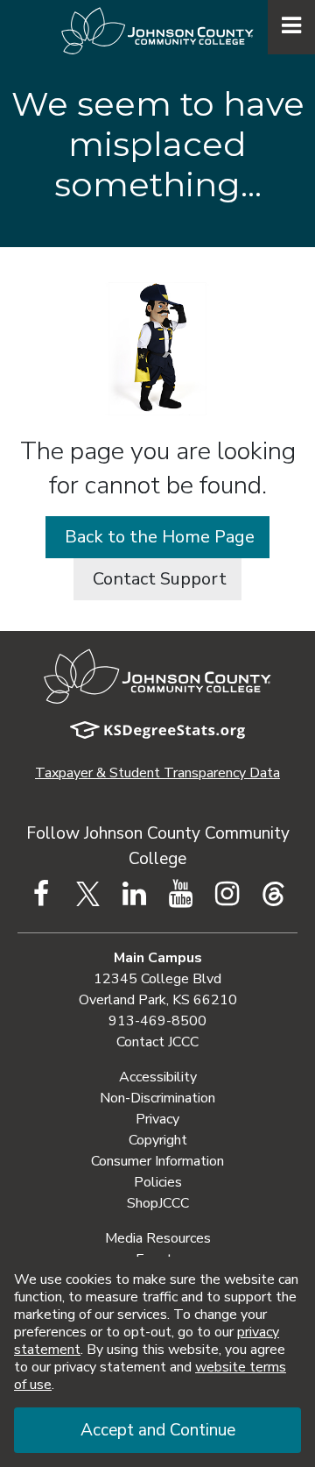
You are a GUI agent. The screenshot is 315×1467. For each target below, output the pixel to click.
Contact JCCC (157, 1042)
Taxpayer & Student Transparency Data (157, 773)
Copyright (158, 1140)
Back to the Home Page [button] (157, 537)
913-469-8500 (157, 1021)
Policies (158, 1182)
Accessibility (158, 1077)
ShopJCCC (158, 1203)
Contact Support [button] (157, 579)
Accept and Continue (157, 1430)
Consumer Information (157, 1161)
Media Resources (158, 1238)
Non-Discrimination (157, 1098)
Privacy (157, 1119)
